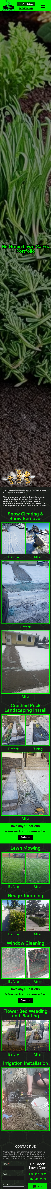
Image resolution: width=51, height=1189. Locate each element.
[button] (43, 6)
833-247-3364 (38, 1173)
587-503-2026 (38, 1179)
